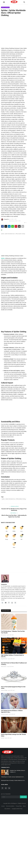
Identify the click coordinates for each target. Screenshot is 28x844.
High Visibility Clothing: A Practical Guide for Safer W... (12, 655)
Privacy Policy (19, 806)
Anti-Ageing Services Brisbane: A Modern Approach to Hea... (12, 711)
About (24, 806)
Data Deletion (7, 808)
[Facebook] (2, 788)
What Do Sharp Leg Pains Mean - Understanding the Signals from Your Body (14, 516)
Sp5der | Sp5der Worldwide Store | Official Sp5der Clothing (14, 499)
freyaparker (6, 219)
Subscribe (23, 797)
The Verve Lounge (4, 714)
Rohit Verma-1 (4, 666)
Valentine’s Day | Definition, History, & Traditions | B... (17, 771)
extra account (3, 634)
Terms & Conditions (10, 806)
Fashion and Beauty (5, 7)
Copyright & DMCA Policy (17, 808)
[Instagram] (5, 788)
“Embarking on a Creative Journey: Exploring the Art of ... (13, 776)
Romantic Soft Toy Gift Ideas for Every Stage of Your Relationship (14, 509)
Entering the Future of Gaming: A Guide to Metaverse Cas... (13, 780)
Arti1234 (2, 738)
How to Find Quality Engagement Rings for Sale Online (13, 687)
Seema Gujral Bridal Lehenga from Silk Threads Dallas (13, 735)
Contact (3, 806)
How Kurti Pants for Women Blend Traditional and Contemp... (14, 663)
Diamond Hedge (4, 690)
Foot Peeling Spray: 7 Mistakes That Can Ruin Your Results (13, 632)
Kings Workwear (4, 658)
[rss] (9, 788)
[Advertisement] (14, 32)
